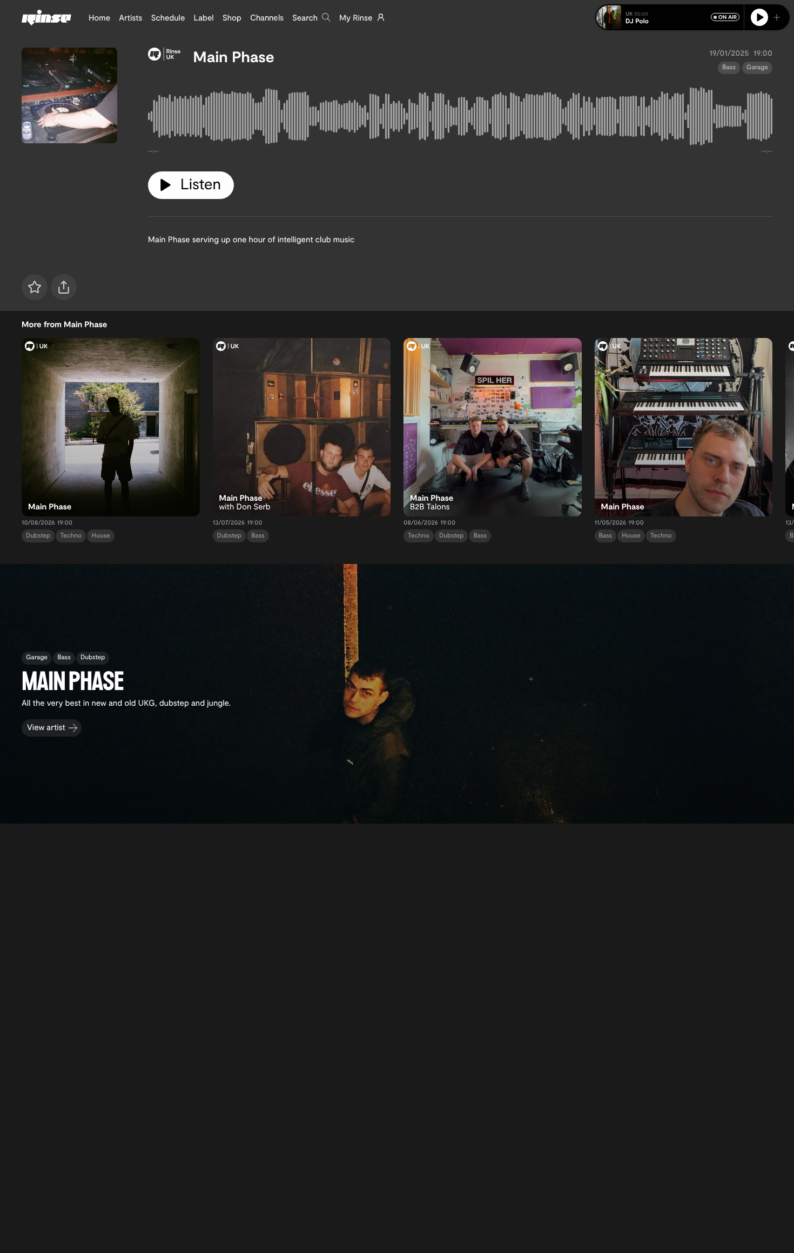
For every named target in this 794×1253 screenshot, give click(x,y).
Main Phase (233, 56)
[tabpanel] (460, 118)
